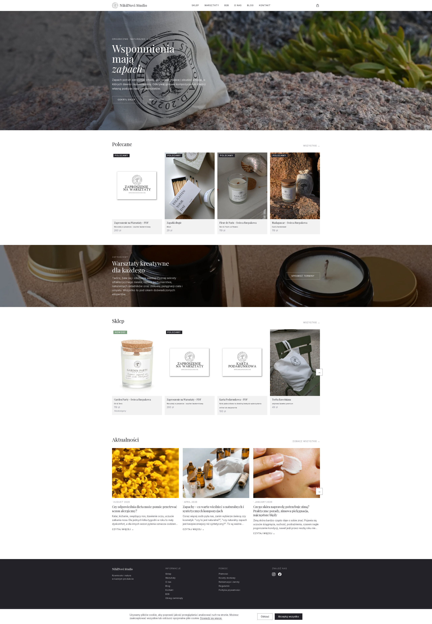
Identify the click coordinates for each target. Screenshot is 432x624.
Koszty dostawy (227, 578)
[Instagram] (273, 574)
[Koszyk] (317, 5)
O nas (238, 5)
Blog (250, 5)
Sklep (195, 5)
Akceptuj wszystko (288, 616)
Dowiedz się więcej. (211, 618)
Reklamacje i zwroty (229, 582)
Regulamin (224, 586)
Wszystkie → (311, 145)
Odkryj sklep (126, 99)
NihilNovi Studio (133, 5)
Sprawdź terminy (302, 276)
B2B (226, 5)
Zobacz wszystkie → (306, 441)
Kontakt (265, 5)
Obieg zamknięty (174, 598)
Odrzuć (265, 616)
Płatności (223, 574)
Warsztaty (212, 5)
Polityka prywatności (229, 590)
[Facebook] (279, 574)
